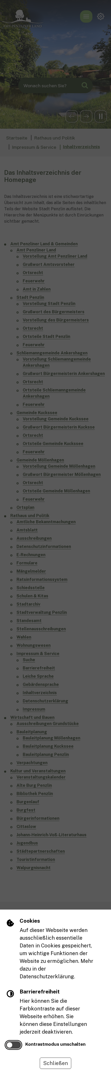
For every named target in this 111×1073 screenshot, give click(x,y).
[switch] (13, 1045)
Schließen (55, 1063)
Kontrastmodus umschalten (55, 1044)
